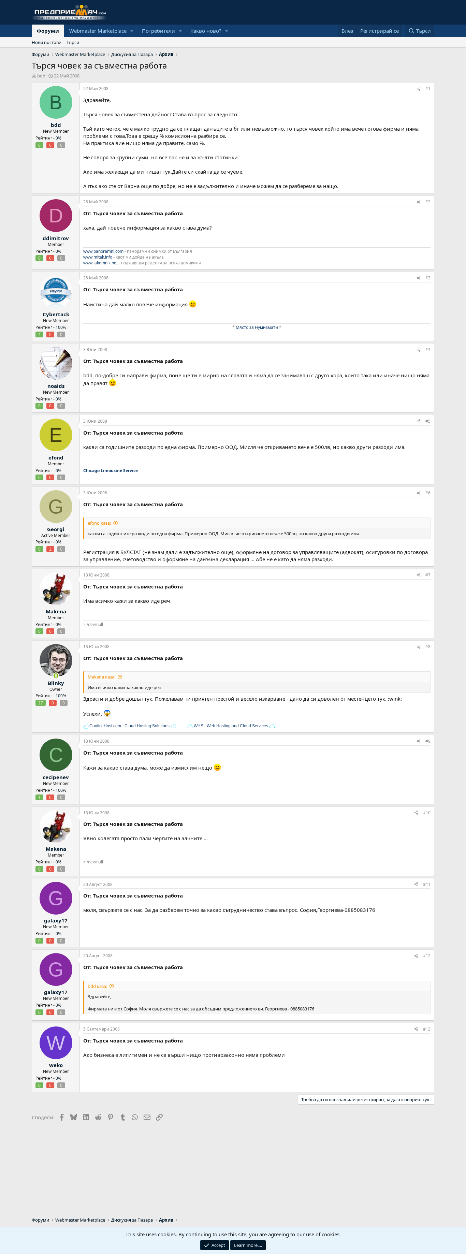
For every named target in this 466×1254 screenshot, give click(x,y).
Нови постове (46, 42)
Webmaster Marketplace (98, 30)
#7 (428, 575)
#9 (428, 741)
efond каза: (99, 523)
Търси (73, 42)
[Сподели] (418, 89)
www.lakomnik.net (100, 263)
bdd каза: (97, 986)
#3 (428, 278)
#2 (428, 202)
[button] (132, 31)
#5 (428, 421)
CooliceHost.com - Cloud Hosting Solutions (129, 726)
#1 (428, 88)
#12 (427, 956)
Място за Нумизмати (257, 327)
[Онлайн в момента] (56, 675)
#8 (428, 647)
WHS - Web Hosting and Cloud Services (230, 726)
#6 (428, 493)
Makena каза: (101, 677)
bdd (41, 76)
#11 (427, 884)
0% (58, 138)
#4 (428, 349)
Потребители (158, 30)
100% (61, 327)
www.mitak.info (97, 257)
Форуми (48, 30)
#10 (427, 813)
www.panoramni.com (103, 251)
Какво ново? (205, 30)
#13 (427, 1029)
